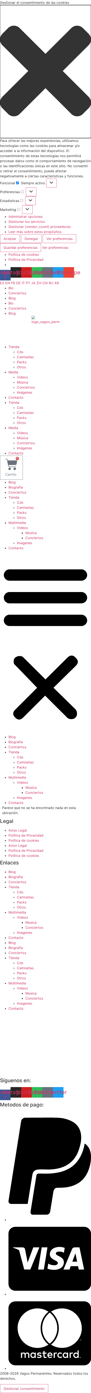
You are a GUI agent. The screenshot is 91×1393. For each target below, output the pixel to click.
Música (22, 382)
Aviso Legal (17, 830)
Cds (20, 352)
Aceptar (10, 239)
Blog (12, 298)
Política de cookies (23, 254)
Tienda (13, 347)
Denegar (31, 239)
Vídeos (22, 377)
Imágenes (24, 392)
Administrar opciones (25, 216)
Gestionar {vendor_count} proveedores (39, 227)
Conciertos (17, 293)
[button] (45, 71)
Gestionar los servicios (26, 221)
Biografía (15, 487)
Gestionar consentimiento (24, 1388)
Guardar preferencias (20, 247)
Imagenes (24, 543)
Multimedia (17, 523)
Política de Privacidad (25, 259)
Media (13, 372)
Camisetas (25, 357)
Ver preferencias (59, 239)
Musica (31, 533)
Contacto (15, 397)
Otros (21, 367)
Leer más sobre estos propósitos (34, 232)
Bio (11, 288)
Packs (21, 362)
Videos (22, 528)
